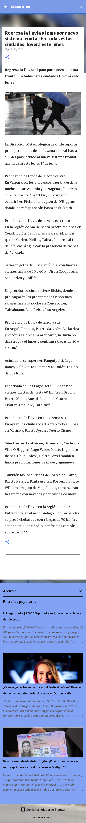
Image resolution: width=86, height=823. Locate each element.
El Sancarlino (20, 6)
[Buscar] (80, 6)
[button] (7, 57)
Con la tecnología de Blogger (45, 809)
